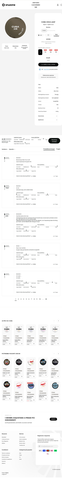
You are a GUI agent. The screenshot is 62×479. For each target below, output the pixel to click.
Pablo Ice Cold (6, 372)
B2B (36, 7)
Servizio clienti (22, 443)
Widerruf (3, 463)
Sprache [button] (11, 149)
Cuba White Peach (17, 340)
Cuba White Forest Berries (42, 340)
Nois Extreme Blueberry (30, 397)
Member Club (22, 441)
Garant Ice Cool (42, 372)
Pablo (20, 455)
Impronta (4, 461)
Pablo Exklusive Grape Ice (18, 397)
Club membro (36, 5)
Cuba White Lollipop (54, 340)
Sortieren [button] (4, 149)
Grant (20, 459)
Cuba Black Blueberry (53, 373)
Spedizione (41, 119)
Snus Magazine (5, 441)
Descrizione (41, 116)
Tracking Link (22, 445)
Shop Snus (36, 2)
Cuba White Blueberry (29, 340)
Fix (19, 457)
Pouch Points (46, 69)
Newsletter (4, 437)
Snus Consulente (56, 35)
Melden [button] (34, 176)
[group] (7, 139)
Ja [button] (31, 176)
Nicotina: (48, 27)
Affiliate (3, 443)
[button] (40, 35)
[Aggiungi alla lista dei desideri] (48, 35)
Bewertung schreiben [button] (54, 140)
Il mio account (22, 437)
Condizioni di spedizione (7, 459)
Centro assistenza (23, 439)
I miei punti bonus (5, 439)
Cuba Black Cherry (17, 373)
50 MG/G (44, 30)
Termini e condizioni (6, 453)
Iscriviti (53, 419)
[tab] (49, 149)
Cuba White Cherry (5, 340)
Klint (20, 453)
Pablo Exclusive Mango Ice (43, 396)
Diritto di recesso (5, 457)
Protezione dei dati (5, 455)
